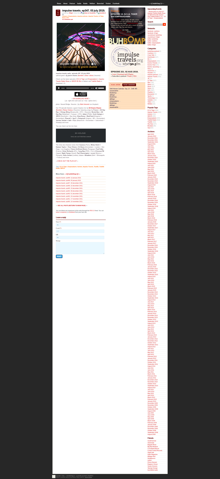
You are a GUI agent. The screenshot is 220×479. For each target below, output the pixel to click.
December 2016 (153, 245)
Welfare (150, 104)
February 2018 (152, 220)
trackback (72, 212)
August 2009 (151, 411)
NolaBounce (151, 458)
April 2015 (151, 284)
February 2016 (152, 265)
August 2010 (151, 387)
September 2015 (153, 274)
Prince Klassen (152, 462)
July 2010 (151, 389)
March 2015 (151, 286)
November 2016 (153, 247)
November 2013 (153, 317)
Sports (150, 96)
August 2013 (151, 323)
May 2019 (151, 191)
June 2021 (151, 148)
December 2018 (153, 200)
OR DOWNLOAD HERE (81, 99)
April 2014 (151, 308)
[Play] (59, 88)
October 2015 (152, 272)
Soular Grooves (152, 466)
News (149, 88)
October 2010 (152, 384)
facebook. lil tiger (153, 33)
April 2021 (151, 152)
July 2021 (151, 146)
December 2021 (153, 138)
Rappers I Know (153, 464)
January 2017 (152, 243)
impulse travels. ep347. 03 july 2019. (83, 10)
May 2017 (151, 235)
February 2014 (152, 311)
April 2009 (151, 419)
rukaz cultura (89, 75)
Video (149, 102)
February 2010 (152, 399)
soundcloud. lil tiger (154, 37)
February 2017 (152, 241)
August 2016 (151, 253)
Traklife (96, 167)
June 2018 (151, 212)
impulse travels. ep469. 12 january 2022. (68, 178)
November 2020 (153, 157)
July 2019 (151, 187)
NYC (67, 17)
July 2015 (151, 278)
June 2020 (151, 167)
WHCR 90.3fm (76, 81)
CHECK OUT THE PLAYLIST (67, 161)
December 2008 (153, 426)
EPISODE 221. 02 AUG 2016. (124, 72)
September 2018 (153, 206)
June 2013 (151, 327)
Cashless (150, 53)
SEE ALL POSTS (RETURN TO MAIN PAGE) (72, 205)
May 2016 (151, 259)
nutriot (149, 460)
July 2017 (151, 232)
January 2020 (152, 177)
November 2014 (153, 294)
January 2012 (152, 358)
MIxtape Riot (151, 456)
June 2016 (151, 257)
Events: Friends (152, 63)
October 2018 (152, 204)
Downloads (151, 57)
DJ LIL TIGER (115, 20)
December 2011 (153, 360)
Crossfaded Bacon (153, 448)
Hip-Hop (150, 124)
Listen (114, 74)
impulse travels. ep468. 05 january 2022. (68, 180)
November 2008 (153, 428)
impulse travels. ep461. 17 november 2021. (69, 199)
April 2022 (151, 134)
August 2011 (151, 366)
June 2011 (151, 370)
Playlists (150, 92)
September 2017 (153, 228)
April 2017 (151, 237)
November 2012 (153, 341)
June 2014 (151, 304)
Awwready (151, 443)
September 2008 (153, 432)
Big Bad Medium (153, 446)
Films (149, 69)
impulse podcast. (82, 16)
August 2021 (151, 144)
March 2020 (151, 173)
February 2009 (152, 423)
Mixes (149, 84)
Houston (150, 72)
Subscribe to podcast (119, 32)
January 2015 (152, 290)
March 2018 (151, 218)
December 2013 (153, 315)
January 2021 (152, 155)
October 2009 (152, 407)
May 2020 (151, 169)
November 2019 (153, 181)
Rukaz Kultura (68, 110)
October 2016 (152, 249)
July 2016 (151, 255)
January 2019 (152, 198)
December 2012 (153, 339)
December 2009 (153, 403)
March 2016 (151, 263)
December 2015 (153, 269)
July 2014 (151, 302)
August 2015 (151, 276)
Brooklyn (150, 126)
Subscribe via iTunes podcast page (124, 34)
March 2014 (151, 309)
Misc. (149, 82)
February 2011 (152, 376)
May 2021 (151, 150)
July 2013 (151, 325)
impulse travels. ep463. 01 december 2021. (69, 193)
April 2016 (151, 261)
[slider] (101, 88)
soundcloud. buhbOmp (155, 35)
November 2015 (153, 270)
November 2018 (153, 202)
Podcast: (115, 11)
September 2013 (153, 321)
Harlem (79, 167)
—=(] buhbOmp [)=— (156, 3)
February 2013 (152, 335)
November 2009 (153, 405)
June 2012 (151, 350)
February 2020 (152, 175)
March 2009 (151, 421)
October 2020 (152, 159)
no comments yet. (67, 19)
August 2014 (151, 300)
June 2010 (151, 391)
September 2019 (153, 183)
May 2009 (151, 417)
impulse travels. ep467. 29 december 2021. (69, 183)
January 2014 (152, 313)
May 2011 (151, 372)
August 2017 (151, 230)
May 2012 (151, 352)
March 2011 (151, 374)
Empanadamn (72, 16)
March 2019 (151, 194)
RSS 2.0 (92, 210)
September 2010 (153, 385)
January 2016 (152, 267)
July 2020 (151, 165)
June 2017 (151, 233)
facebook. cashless (154, 31)
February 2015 (152, 288)
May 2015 (151, 282)
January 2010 (152, 401)
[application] (81, 88)
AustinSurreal (152, 441)
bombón (80, 75)
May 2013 (151, 329)
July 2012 (151, 348)
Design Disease (88, 477)
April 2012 (151, 354)
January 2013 (152, 337)
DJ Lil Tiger (81, 79)
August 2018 (151, 208)
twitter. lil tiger (152, 45)
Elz (149, 59)
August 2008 (151, 434)
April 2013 (151, 331)
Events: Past (151, 65)
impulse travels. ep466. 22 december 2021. (69, 186)
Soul (149, 128)
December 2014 (153, 292)
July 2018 (151, 210)
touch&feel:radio (153, 470)
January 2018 (152, 222)
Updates (150, 100)
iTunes (129, 76)
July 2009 (151, 413)
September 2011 (153, 364)
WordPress (90, 475)
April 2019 (151, 193)
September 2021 (153, 142)
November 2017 (153, 224)
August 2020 (151, 163)
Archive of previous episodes (121, 35)
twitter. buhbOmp (153, 39)
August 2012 (151, 346)
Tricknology (151, 98)
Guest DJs (151, 71)
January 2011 (152, 378)
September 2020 (153, 161)
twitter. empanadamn (154, 43)
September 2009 (153, 409)
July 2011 (151, 368)
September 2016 (153, 251)
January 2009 (152, 424)
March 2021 (151, 154)
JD (148, 78)
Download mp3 (117, 30)
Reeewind (151, 94)
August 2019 (151, 185)
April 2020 (151, 171)
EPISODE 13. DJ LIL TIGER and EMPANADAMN (124, 15)
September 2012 (153, 345)
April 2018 (151, 216)
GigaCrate (151, 452)
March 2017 (151, 239)
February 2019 (152, 196)
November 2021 (153, 140)
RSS (134, 76)
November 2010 (153, 382)
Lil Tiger (101, 16)
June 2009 (151, 415)
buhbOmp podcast (153, 51)
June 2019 (151, 189)
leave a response (61, 212)
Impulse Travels (93, 16)
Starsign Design (153, 468)
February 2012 (152, 356)
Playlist (130, 74)
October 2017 (152, 226)
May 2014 (151, 306)
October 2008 (152, 430)
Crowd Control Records (155, 450)
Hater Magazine (153, 454)
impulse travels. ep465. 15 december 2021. (69, 188)
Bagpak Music (152, 445)
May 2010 (151, 393)
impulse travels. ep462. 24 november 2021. (69, 196)
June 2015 (151, 280)
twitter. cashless (152, 41)
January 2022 (152, 136)
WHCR (62, 168)
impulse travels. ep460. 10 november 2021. (69, 201)
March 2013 (151, 333)
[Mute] (96, 88)
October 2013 (152, 319)
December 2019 (153, 179)
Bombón (59, 110)
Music (64, 17)
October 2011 (152, 362)
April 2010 (151, 395)
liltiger (71, 13)
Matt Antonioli (84, 104)
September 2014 (153, 298)
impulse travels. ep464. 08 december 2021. (69, 191)
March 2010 (151, 397)
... (138, 89)
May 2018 (151, 214)
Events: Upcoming (153, 67)
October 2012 (152, 343)
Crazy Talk (151, 55)
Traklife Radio (95, 81)
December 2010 (153, 380)
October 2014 (152, 296)
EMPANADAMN (132, 23)
